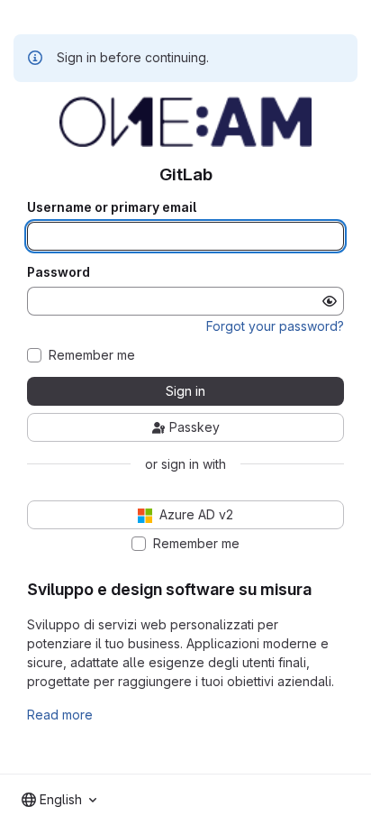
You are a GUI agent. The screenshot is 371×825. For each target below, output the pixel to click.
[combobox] (59, 800)
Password (58, 272)
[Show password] (329, 301)
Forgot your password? (275, 326)
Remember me (92, 355)
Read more (60, 714)
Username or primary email (111, 207)
